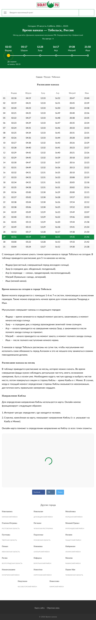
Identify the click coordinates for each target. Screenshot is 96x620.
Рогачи (4, 558)
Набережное (70, 546)
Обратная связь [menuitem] (53, 608)
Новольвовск (7, 511)
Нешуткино (22, 581)
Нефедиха (38, 558)
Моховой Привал (72, 523)
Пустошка (6, 535)
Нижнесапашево (8, 570)
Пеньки (5, 546)
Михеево (69, 558)
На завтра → (48, 39)
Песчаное (37, 523)
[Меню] (5, 12)
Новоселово (54, 581)
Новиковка (38, 546)
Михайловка (70, 511)
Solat (48, 4)
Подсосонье (38, 535)
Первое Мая (70, 570)
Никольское (38, 511)
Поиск (86, 12)
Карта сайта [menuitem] (39, 608)
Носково (68, 535)
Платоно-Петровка (9, 523)
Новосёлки (38, 570)
